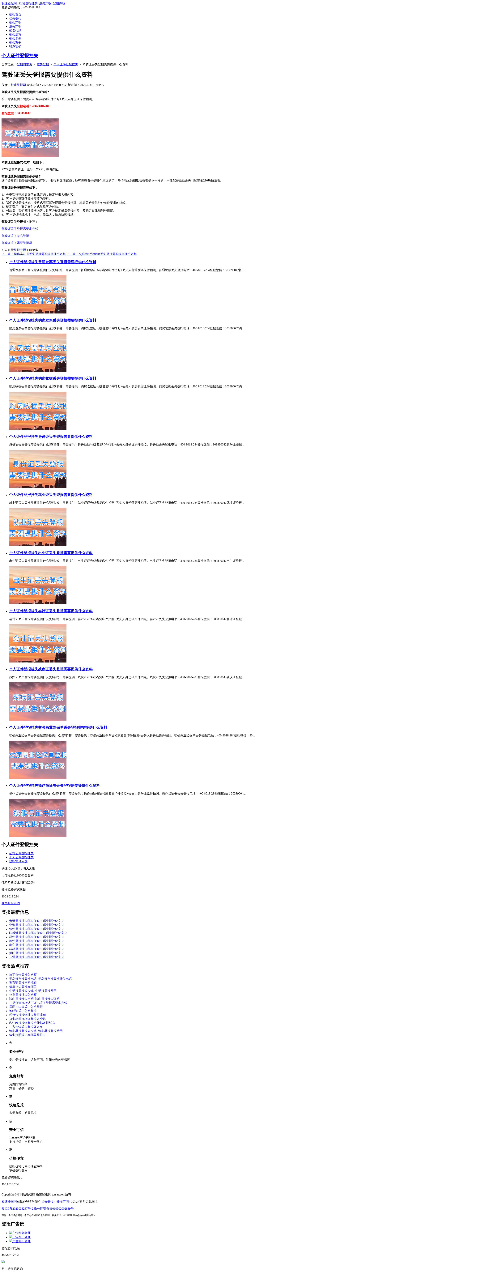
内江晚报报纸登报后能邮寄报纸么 (32, 1023)
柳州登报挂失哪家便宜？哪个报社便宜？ (36, 941)
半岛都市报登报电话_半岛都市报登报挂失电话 (40, 978)
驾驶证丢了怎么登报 (15, 235)
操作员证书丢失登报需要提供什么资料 (69, 785)
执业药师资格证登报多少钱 (27, 1018)
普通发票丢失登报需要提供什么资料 (67, 262)
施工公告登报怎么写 (23, 974)
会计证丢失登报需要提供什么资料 (65, 611)
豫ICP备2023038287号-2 (17, 1208)
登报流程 (15, 34)
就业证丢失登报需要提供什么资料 (65, 495)
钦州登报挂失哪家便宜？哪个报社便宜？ (36, 929)
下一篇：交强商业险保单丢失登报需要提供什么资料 (101, 254)
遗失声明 (15, 26)
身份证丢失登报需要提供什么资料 (65, 437)
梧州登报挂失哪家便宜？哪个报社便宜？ (36, 937)
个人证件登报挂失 (20, 55)
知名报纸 (15, 30)
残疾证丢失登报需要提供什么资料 (65, 669)
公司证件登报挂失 (21, 853)
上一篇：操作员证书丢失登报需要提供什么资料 (34, 254)
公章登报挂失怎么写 (23, 994)
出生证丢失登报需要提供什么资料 (65, 553)
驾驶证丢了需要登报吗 (17, 243)
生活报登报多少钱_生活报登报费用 (33, 990)
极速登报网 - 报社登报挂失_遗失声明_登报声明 (33, 3)
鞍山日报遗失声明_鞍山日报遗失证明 (34, 998)
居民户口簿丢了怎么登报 (26, 1006)
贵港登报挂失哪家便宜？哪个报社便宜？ (36, 920)
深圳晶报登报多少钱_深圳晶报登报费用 (36, 1031)
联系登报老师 (11, 903)
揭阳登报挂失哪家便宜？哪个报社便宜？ (36, 953)
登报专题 (15, 38)
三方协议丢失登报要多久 (26, 1027)
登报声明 (15, 22)
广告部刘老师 (21, 1232)
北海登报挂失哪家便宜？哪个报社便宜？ (36, 925)
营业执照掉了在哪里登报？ (27, 1035)
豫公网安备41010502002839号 (54, 1208)
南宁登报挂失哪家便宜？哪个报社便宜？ (36, 945)
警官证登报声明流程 (23, 982)
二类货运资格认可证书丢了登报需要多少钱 (38, 1002)
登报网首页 (24, 64)
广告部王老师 (21, 1237)
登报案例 (15, 42)
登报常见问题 (18, 861)
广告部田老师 (21, 1241)
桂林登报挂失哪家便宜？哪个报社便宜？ (36, 949)
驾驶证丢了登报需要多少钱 (20, 228)
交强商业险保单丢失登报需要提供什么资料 (72, 727)
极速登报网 (18, 85)
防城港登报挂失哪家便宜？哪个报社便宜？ (38, 933)
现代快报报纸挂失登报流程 (27, 1014)
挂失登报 (15, 18)
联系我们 (15, 46)
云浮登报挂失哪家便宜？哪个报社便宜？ (36, 957)
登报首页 (15, 14)
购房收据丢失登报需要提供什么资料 (67, 378)
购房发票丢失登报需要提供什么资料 (67, 320)
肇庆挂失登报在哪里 (23, 986)
